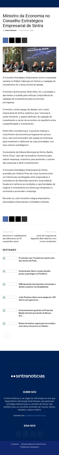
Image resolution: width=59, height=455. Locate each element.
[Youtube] (40, 434)
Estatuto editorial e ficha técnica (33, 444)
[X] (12, 40)
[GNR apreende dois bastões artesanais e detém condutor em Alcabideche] (9, 287)
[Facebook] (5, 40)
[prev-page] (4, 336)
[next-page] (9, 336)
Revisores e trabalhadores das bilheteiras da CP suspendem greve (14, 238)
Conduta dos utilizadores (29, 447)
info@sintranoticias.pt (36, 415)
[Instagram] (26, 434)
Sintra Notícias (10, 30)
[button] (4, 3)
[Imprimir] (24, 40)
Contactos (15, 444)
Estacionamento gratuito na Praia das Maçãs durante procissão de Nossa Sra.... (36, 313)
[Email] (18, 40)
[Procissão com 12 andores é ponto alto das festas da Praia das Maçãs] (9, 261)
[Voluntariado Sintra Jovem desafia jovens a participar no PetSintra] (9, 274)
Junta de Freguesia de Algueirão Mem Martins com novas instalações (43, 238)
